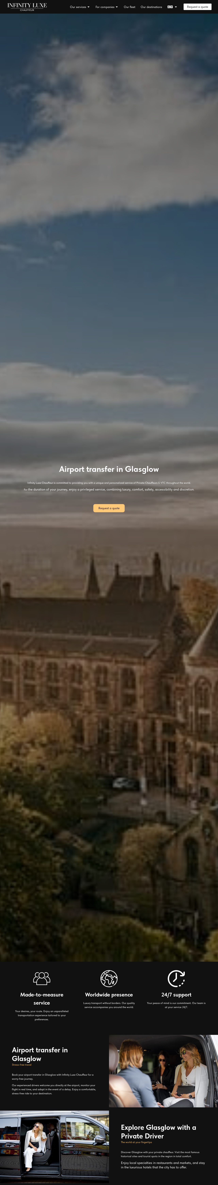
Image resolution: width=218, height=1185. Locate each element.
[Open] (175, 7)
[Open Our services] (88, 7)
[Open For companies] (116, 7)
